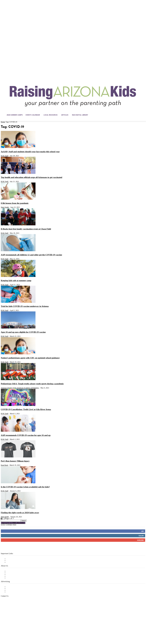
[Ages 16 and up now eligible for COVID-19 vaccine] (18, 328)
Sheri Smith (5, 207)
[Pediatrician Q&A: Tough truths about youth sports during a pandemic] (18, 380)
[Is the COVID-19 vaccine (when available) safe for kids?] (18, 483)
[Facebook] (2, 623)
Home (3, 122)
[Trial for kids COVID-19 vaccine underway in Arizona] (18, 302)
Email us (8, 607)
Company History (13, 573)
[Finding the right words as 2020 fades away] (18, 508)
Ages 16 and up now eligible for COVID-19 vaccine (23, 332)
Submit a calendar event (15, 578)
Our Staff (10, 571)
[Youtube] (25, 623)
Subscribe (140, 540)
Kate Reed (4, 465)
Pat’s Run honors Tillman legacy (15, 461)
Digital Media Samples (15, 590)
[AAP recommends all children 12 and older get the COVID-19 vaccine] (18, 251)
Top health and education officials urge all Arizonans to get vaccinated (31, 177)
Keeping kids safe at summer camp (16, 280)
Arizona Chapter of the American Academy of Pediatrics (20, 388)
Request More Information (16, 592)
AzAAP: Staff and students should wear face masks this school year (30, 151)
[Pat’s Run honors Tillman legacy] (18, 457)
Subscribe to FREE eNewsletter (18, 559)
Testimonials (11, 587)
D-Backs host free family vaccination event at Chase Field (26, 229)
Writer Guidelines (13, 576)
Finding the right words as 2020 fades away (20, 512)
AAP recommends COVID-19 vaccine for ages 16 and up (26, 435)
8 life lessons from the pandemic (15, 203)
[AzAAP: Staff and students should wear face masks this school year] (18, 147)
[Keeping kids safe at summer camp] (18, 276)
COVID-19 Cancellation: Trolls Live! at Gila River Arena (26, 409)
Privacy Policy (11, 562)
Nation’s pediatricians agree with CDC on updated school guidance (30, 358)
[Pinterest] (16, 623)
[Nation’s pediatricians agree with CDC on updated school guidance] (18, 354)
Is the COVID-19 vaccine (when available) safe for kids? (25, 487)
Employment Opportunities (17, 574)
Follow (141, 535)
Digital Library (12, 560)
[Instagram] (7, 623)
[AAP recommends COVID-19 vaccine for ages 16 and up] (18, 431)
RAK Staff (4, 156)
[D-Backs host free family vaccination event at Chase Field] (18, 225)
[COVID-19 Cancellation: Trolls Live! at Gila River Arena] (18, 405)
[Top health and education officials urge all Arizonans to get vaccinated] (18, 173)
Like (142, 531)
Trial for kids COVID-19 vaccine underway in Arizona (25, 306)
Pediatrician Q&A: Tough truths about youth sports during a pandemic (32, 384)
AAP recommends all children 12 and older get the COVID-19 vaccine (31, 255)
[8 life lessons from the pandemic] (18, 199)
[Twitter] (20, 623)
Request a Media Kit (14, 588)
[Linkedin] (11, 623)
